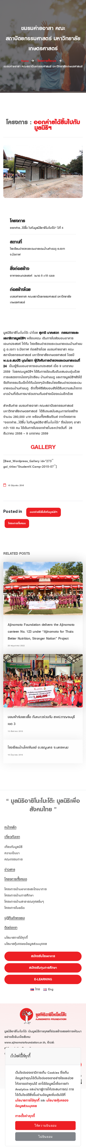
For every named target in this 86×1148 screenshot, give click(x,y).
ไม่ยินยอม (45, 1136)
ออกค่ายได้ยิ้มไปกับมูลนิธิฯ (43, 512)
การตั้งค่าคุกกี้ (25, 1116)
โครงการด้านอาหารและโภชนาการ (25, 889)
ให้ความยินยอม (45, 1125)
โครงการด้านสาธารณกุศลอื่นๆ (24, 901)
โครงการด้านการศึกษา (19, 895)
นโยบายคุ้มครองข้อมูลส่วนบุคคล (25, 944)
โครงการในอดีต (14, 907)
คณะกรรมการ (13, 859)
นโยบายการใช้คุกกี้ (16, 937)
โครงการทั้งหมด (17, 523)
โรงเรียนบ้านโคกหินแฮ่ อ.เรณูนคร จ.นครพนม (38, 747)
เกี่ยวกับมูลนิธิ (13, 847)
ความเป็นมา (12, 853)
